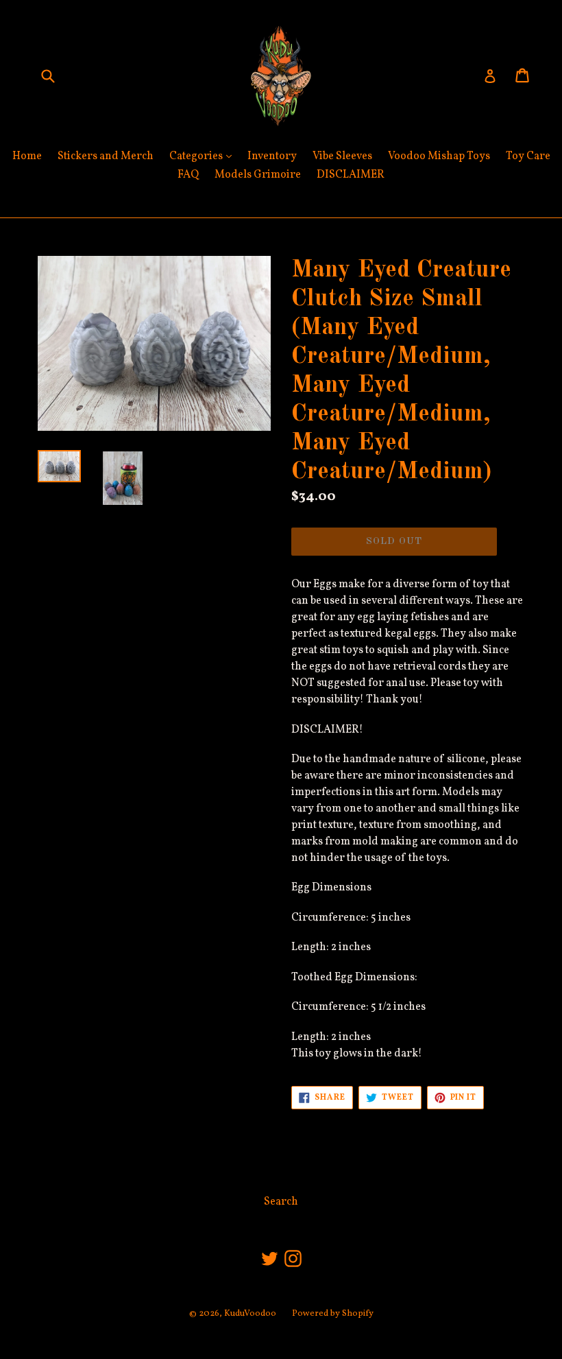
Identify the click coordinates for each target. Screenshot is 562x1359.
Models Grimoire (258, 174)
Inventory (272, 156)
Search (281, 1201)
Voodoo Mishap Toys (439, 156)
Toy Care (528, 156)
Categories (204, 156)
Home (27, 156)
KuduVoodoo (250, 1314)
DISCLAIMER (350, 174)
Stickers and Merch (106, 156)
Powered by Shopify (333, 1314)
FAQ (188, 174)
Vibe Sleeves (342, 156)
